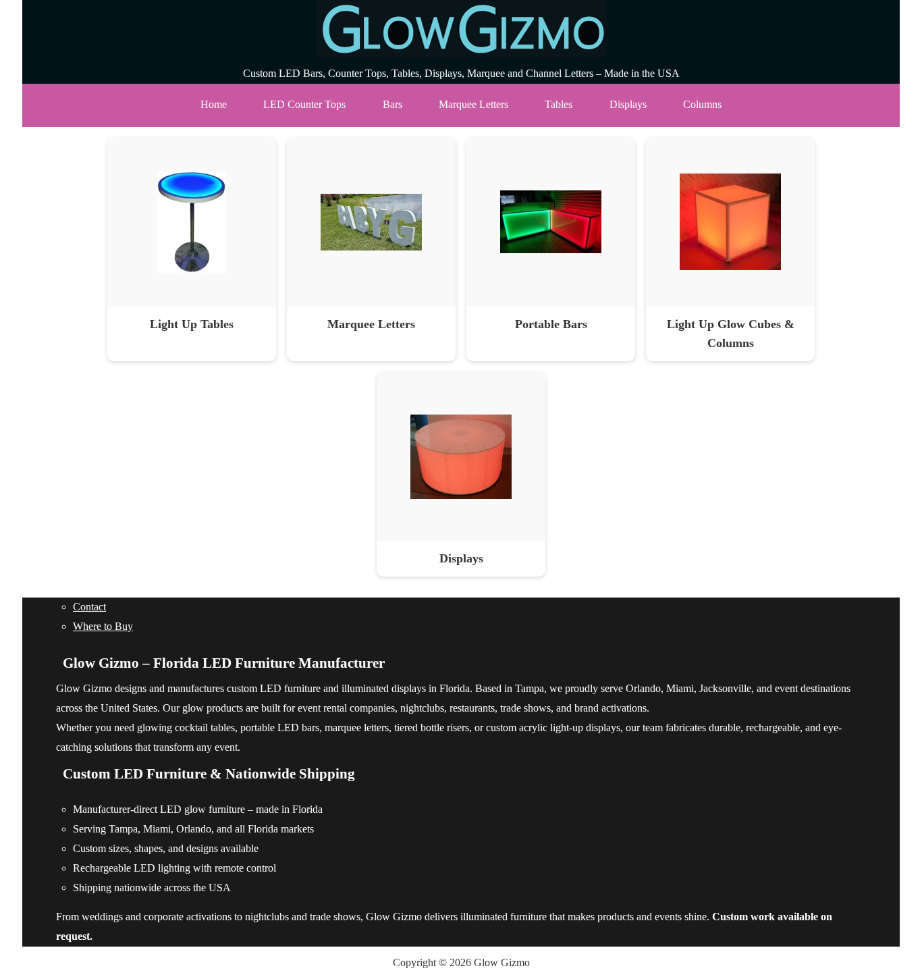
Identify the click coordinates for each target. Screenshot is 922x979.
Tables (558, 104)
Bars (392, 104)
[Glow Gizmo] (461, 53)
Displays (628, 104)
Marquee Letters (473, 104)
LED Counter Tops (304, 104)
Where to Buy (103, 626)
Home (213, 104)
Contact (89, 606)
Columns (702, 104)
